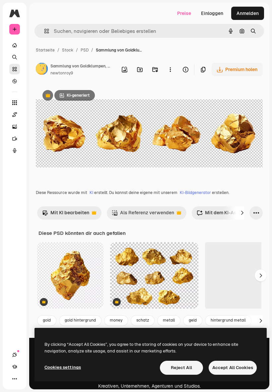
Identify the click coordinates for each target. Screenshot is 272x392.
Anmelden (248, 13)
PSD (85, 50)
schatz (142, 320)
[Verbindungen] (14, 354)
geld (193, 320)
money (116, 320)
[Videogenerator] (14, 138)
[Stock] (14, 69)
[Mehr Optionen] (170, 69)
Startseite (45, 50)
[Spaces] (14, 114)
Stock (67, 50)
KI (91, 192)
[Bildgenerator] (14, 126)
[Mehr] (14, 378)
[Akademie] (14, 366)
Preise (184, 13)
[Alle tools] (14, 102)
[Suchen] (14, 57)
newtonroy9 (61, 73)
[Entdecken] (14, 81)
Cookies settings (62, 367)
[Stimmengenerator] (14, 150)
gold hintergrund (80, 320)
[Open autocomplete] (44, 31)
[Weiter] (242, 213)
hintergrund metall (228, 320)
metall (169, 320)
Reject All (181, 367)
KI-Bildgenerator (195, 192)
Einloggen (212, 13)
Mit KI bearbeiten (65, 214)
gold (47, 320)
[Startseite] (14, 45)
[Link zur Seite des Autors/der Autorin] (42, 70)
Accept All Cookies (232, 367)
